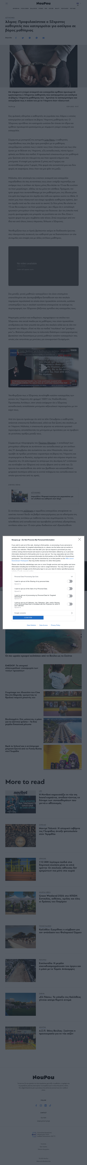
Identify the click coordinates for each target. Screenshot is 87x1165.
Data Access (43, 625)
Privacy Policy (55, 625)
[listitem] (43, 576)
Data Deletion (31, 625)
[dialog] (43, 582)
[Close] (80, 540)
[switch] (70, 581)
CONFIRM (28, 617)
